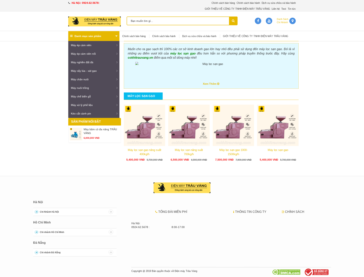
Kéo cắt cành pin (81, 113)
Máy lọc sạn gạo (278, 150)
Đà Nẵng (39, 242)
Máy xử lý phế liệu (82, 105)
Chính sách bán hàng (223, 3)
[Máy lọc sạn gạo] (278, 124)
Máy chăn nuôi (80, 79)
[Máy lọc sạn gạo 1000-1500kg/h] (233, 124)
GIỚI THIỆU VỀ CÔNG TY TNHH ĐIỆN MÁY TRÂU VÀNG (237, 8)
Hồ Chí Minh (42, 222)
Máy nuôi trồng (80, 87)
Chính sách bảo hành (248, 3)
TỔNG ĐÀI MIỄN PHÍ (172, 211)
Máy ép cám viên (81, 45)
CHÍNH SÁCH (294, 211)
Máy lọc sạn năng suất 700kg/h (189, 151)
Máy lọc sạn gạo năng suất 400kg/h (144, 151)
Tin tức (292, 8)
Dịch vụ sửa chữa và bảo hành (279, 3)
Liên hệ (276, 8)
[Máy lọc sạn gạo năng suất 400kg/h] (144, 124)
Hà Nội (38, 202)
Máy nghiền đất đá (82, 62)
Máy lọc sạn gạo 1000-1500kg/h (233, 151)
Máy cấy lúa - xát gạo (84, 70)
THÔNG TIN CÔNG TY (250, 211)
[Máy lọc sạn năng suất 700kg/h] (189, 124)
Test (283, 8)
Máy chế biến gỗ (81, 96)
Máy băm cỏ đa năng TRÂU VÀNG (100, 131)
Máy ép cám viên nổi (83, 53)
